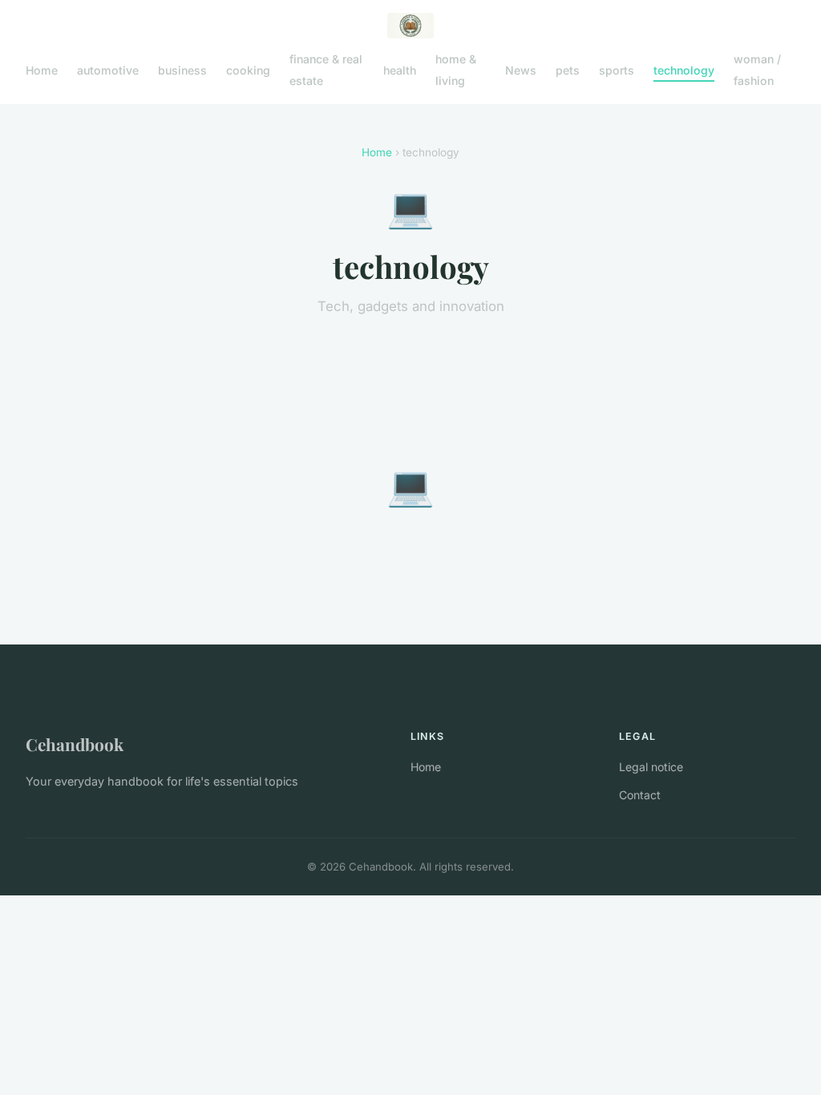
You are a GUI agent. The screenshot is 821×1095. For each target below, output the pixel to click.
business (182, 70)
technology (683, 70)
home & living (455, 69)
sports (616, 70)
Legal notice (651, 767)
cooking (248, 70)
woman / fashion (757, 69)
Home (42, 70)
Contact (640, 795)
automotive (108, 70)
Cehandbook (74, 744)
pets (568, 70)
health (399, 70)
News (520, 70)
